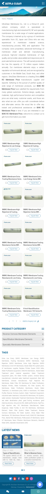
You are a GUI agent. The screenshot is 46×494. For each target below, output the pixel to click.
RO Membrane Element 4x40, (20, 415)
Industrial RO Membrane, (28, 395)
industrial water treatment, (10, 395)
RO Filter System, (34, 386)
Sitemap (13, 487)
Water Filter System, (16, 410)
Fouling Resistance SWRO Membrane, (25, 361)
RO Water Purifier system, (24, 376)
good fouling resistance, (31, 400)
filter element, (39, 398)
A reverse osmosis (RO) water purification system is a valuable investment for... (33, 458)
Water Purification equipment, (11, 371)
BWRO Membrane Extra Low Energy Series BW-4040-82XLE (32, 178)
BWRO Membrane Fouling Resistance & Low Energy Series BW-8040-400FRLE (33, 276)
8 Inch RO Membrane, (28, 408)
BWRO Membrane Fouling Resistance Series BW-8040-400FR (33, 244)
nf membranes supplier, (10, 368)
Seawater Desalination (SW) (19, 423)
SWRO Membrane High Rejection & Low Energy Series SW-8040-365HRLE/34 (11, 145)
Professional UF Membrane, (31, 418)
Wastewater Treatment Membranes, (23, 398)
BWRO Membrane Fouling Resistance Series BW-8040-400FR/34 (12, 244)
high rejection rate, (9, 405)
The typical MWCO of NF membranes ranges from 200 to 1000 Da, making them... (12, 458)
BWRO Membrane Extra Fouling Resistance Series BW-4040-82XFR (12, 178)
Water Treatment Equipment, (34, 393)
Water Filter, (14, 383)
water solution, (6, 398)
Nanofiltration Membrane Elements (17, 339)
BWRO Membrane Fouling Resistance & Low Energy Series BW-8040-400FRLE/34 (12, 276)
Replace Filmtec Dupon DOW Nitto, (31, 368)
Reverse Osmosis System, (15, 393)
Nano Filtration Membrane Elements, (25, 420)
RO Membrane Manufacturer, (28, 405)
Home (4, 19)
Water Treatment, (31, 410)
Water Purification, (20, 386)
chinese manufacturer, (19, 381)
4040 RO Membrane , (28, 371)
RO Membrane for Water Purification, (31, 383)
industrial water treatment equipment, (24, 378)
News (7, 428)
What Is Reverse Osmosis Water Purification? (33, 453)
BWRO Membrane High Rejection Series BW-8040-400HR (32, 210)
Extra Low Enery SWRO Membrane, (15, 358)
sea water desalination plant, (12, 400)
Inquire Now (13, 150)
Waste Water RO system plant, (34, 366)
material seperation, (23, 373)
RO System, (40, 395)
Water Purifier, (14, 408)
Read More (8, 463)
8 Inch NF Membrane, (17, 366)
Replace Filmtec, (7, 386)
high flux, (41, 403)
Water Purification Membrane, (22, 388)
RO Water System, (23, 413)
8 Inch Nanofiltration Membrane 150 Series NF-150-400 (33, 310)
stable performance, (31, 403)
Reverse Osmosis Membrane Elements (19, 334)
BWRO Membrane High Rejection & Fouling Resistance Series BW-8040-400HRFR (11, 210)
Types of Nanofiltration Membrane (12, 453)
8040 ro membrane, (30, 390)
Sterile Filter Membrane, (14, 418)
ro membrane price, (16, 390)
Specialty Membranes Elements (16, 344)
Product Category (14, 328)
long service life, (19, 403)
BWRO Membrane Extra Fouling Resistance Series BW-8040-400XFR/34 (12, 310)
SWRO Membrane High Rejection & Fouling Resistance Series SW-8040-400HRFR (32, 145)
